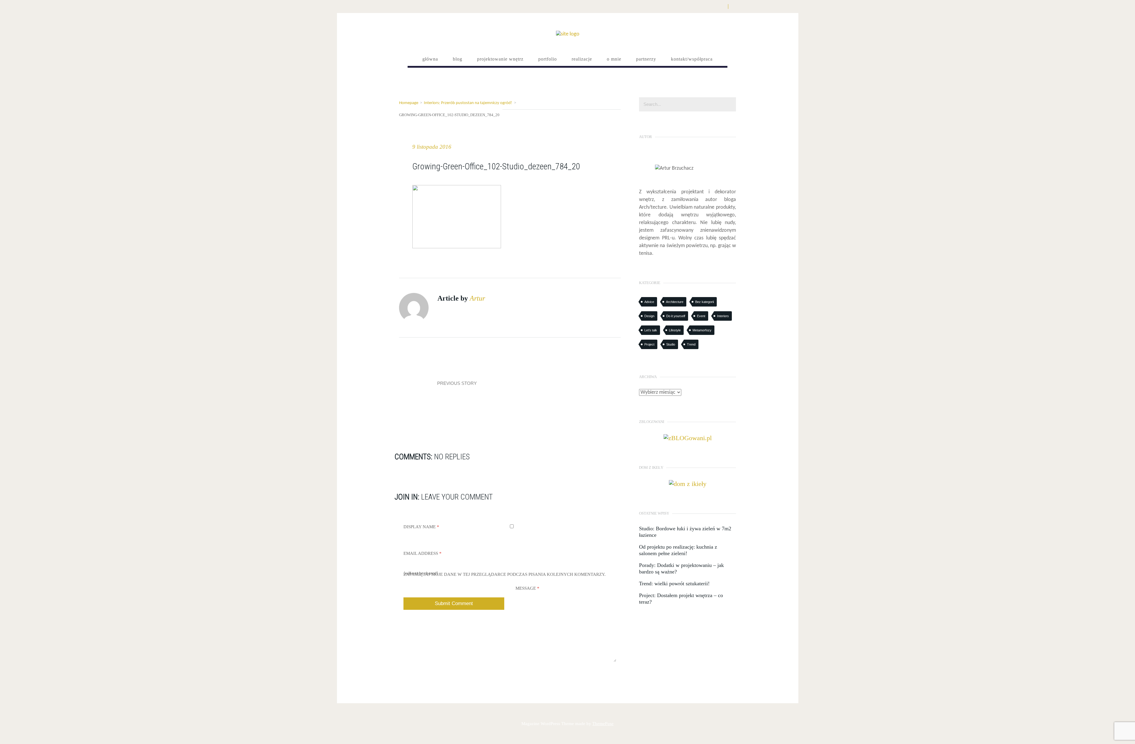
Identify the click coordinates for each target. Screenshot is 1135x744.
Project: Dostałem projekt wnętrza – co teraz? (681, 598)
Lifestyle (675, 330)
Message (527, 588)
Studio (670, 344)
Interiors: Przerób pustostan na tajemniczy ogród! (468, 103)
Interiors (723, 316)
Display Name (421, 526)
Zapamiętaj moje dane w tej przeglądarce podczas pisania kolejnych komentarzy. (504, 574)
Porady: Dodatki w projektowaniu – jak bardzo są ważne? (681, 568)
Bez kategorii (704, 302)
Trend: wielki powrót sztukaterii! (674, 583)
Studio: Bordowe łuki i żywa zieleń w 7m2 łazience (685, 532)
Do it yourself (675, 316)
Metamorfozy (702, 330)
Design (649, 316)
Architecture (674, 302)
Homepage (408, 103)
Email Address (422, 553)
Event (701, 316)
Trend (691, 344)
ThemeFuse (603, 723)
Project (649, 344)
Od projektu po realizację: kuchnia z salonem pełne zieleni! (678, 550)
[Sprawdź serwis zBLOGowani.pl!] (688, 437)
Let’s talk (650, 330)
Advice (649, 302)
